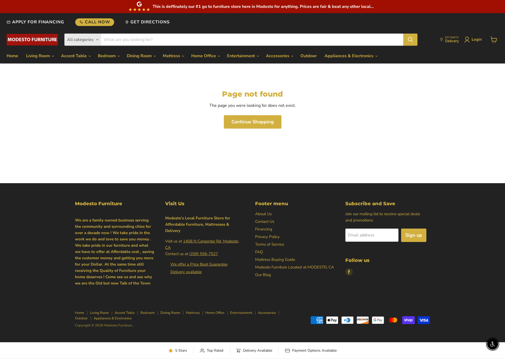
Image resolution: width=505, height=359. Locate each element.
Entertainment (241, 56)
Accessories (278, 56)
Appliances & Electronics (350, 56)
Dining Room (140, 56)
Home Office (204, 56)
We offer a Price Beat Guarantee (199, 264)
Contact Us (264, 221)
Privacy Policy (267, 236)
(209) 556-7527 (203, 253)
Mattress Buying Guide (275, 259)
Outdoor (308, 56)
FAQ (259, 252)
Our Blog (263, 274)
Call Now (97, 22)
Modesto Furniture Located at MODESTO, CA (294, 267)
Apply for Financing (38, 22)
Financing (263, 229)
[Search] (410, 40)
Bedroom (107, 56)
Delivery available (186, 271)
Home (12, 56)
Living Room (38, 56)
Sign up (413, 235)
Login (477, 39)
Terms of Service (269, 244)
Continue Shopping (252, 122)
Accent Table (74, 56)
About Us (263, 214)
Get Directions (149, 22)
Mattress (172, 56)
